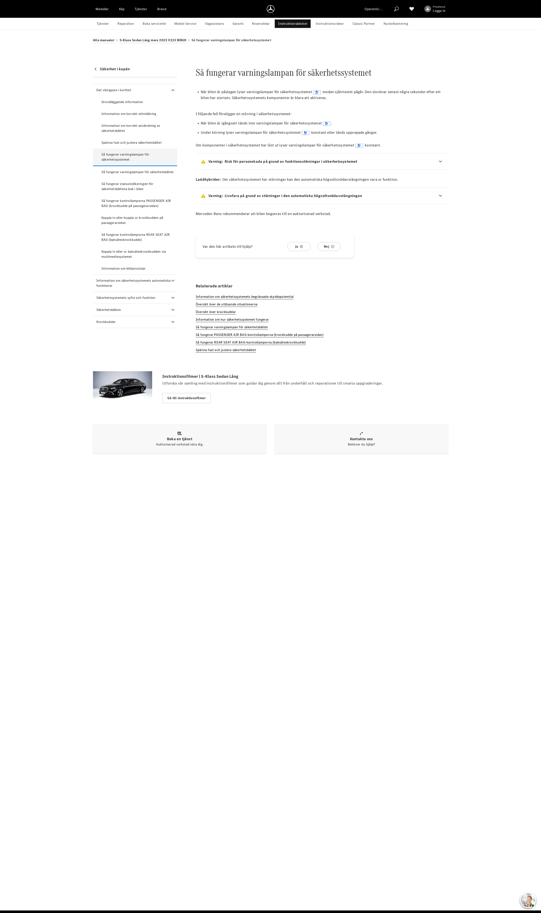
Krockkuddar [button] (106, 322)
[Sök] (396, 9)
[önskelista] (411, 9)
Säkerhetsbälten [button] (108, 310)
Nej (326, 246)
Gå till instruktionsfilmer (186, 398)
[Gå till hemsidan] (271, 9)
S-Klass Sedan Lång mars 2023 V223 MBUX (153, 40)
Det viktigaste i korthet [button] (113, 90)
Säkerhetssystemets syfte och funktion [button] (125, 297)
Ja (296, 246)
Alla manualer (104, 40)
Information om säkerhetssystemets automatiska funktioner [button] (133, 283)
